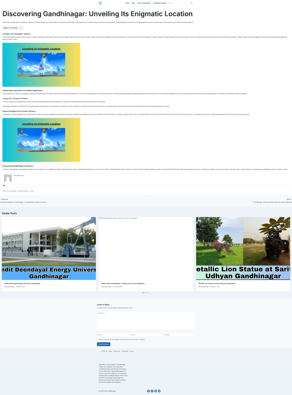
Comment (101, 313)
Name (100, 335)
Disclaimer (125, 351)
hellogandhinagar (10, 286)
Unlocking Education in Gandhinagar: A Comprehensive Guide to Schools (23, 201)
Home (127, 3)
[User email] (4, 185)
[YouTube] (159, 391)
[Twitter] (152, 391)
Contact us (116, 351)
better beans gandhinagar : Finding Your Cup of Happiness (123, 283)
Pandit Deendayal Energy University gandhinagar (22, 283)
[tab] (144, 292)
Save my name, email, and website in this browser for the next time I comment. (122, 339)
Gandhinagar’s (6, 114)
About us (104, 351)
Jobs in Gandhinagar (143, 3)
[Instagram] (155, 391)
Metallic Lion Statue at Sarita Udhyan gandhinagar (217, 283)
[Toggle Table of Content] (20, 28)
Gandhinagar (14, 22)
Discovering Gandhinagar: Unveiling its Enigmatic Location (18, 191)
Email (133, 335)
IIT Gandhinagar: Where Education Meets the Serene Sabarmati (272, 201)
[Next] (287, 254)
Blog (133, 3)
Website (166, 335)
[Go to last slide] (4, 254)
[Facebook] (148, 391)
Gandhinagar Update (159, 3)
